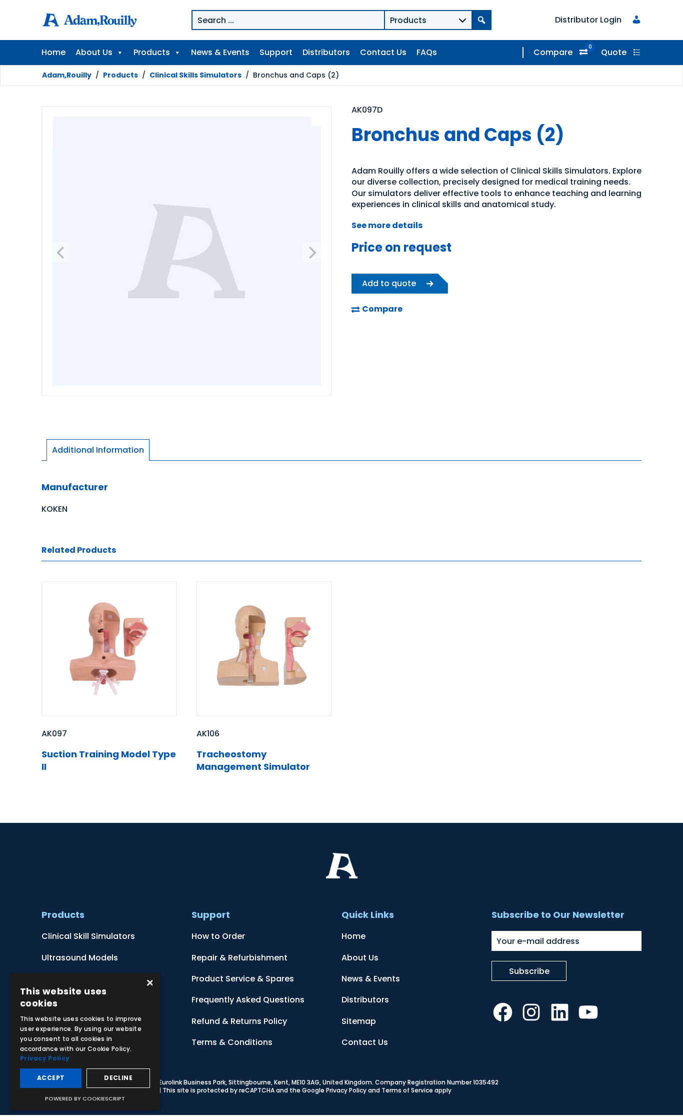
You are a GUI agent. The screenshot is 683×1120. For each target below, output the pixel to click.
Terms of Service (407, 1090)
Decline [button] (118, 1077)
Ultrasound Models (80, 957)
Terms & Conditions (232, 1042)
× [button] (148, 983)
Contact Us (383, 52)
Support (276, 52)
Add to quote (389, 283)
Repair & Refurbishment (240, 957)
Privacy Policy (346, 1090)
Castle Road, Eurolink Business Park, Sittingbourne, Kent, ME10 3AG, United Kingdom (245, 1082)
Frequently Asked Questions (248, 999)
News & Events (220, 52)
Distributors (326, 52)
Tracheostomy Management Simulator (253, 760)
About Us (94, 52)
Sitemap (359, 1021)
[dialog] (85, 1041)
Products (152, 52)
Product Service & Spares (243, 978)
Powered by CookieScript (85, 1098)
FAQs (426, 52)
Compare (553, 52)
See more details (387, 225)
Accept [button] (50, 1077)
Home (54, 52)
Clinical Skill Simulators (88, 936)
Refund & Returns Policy (239, 1021)
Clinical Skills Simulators (196, 75)
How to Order (218, 936)
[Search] (482, 20)
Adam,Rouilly (67, 75)
